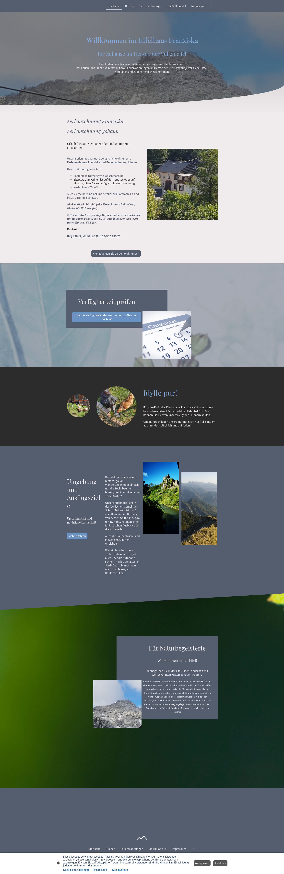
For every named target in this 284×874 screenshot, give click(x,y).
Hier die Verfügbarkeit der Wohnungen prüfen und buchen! (107, 317)
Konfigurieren (120, 869)
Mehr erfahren (77, 536)
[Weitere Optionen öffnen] (212, 6)
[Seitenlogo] (142, 838)
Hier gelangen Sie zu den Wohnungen (116, 253)
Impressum (100, 869)
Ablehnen (220, 863)
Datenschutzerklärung (76, 869)
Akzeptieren (202, 863)
